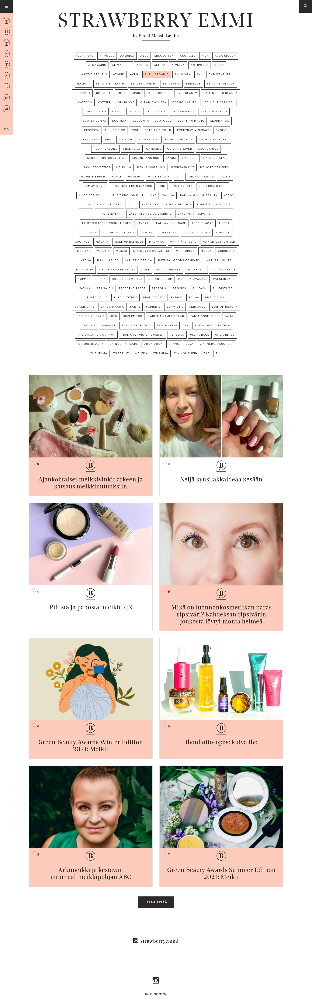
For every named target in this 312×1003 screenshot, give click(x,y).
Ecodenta (140, 120)
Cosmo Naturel (185, 102)
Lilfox (224, 223)
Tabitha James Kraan (166, 316)
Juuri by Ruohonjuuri (126, 195)
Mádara (102, 241)
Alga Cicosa (225, 55)
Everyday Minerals (193, 130)
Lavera (143, 223)
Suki (113, 316)
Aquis (219, 64)
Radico (177, 297)
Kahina (168, 195)
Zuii (219, 353)
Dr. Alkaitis (156, 111)
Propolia (159, 288)
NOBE (145, 269)
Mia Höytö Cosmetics (151, 250)
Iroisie (225, 176)
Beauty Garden (144, 83)
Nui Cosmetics (223, 269)
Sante (135, 306)
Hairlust (189, 157)
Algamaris (97, 64)
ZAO (207, 353)
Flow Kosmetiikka (214, 139)
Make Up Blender (129, 241)
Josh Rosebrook (213, 185)
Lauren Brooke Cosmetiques (106, 223)
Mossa (206, 250)
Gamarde (153, 148)
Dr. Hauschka (183, 111)
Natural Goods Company (179, 260)
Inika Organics (201, 176)
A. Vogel (107, 55)
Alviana (178, 64)
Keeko (228, 195)
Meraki (121, 250)
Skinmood (197, 306)
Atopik (118, 74)
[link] (156, 20)
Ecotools (163, 120)
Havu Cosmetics (96, 167)
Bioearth (82, 92)
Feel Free (91, 139)
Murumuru (226, 250)
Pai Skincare (224, 278)
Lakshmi (184, 213)
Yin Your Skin (186, 353)
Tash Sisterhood (136, 325)
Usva (190, 343)
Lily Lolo (89, 232)
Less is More (202, 223)
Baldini (83, 83)
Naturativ (84, 269)
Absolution (164, 55)
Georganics (208, 148)
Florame (126, 139)
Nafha (85, 260)
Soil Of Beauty (225, 306)
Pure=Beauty (154, 297)
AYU (200, 74)
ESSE (135, 130)
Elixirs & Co (115, 130)
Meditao (84, 250)
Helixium (123, 167)
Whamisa (160, 353)
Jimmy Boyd (95, 185)
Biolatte (103, 92)
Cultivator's (95, 111)
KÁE (153, 195)
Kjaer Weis (151, 204)
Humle (116, 176)
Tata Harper (167, 325)
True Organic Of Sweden (142, 334)
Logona (146, 232)
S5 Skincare (84, 306)
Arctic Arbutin (94, 74)
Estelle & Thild (158, 130)
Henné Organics (151, 167)
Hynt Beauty (159, 176)
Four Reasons (105, 148)
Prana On (105, 288)
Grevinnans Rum (146, 157)
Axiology (183, 74)
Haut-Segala (214, 157)
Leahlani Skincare (170, 223)
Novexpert (196, 269)
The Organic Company (96, 334)
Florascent (149, 139)
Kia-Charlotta (109, 204)
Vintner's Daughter (217, 343)
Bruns (137, 92)
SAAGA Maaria (112, 306)
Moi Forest (185, 250)
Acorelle (188, 55)
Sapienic (153, 306)
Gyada (171, 157)
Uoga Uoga (153, 343)
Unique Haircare (124, 343)
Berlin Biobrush (221, 83)
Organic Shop (160, 278)
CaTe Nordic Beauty (220, 92)
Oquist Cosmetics (127, 278)
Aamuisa (127, 55)
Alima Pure (121, 64)
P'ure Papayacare (192, 278)
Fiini (109, 139)
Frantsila (131, 148)
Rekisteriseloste (156, 994)
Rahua (194, 297)
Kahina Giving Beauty (199, 195)
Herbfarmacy (182, 167)
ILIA (179, 176)
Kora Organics (178, 204)
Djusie (134, 111)
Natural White (219, 260)
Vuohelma (98, 353)
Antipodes (199, 64)
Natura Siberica (138, 260)
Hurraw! (135, 176)
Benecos (193, 83)
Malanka (156, 241)
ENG (6, 128)
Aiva (205, 55)
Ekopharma (219, 120)
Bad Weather (220, 74)
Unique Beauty (91, 343)
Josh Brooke (182, 185)
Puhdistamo (223, 288)
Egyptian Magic (190, 120)
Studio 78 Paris (91, 316)
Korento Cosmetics (213, 204)
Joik (161, 185)
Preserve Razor (132, 288)
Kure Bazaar (112, 213)
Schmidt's (175, 306)
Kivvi (132, 204)
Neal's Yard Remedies (117, 269)
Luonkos (82, 241)
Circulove (125, 102)
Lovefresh (168, 232)
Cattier (104, 102)
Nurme (83, 278)
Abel (144, 55)
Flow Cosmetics (179, 139)
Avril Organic (157, 74)
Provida (180, 288)
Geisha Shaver (179, 148)
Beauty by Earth (110, 83)
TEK (186, 325)
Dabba (117, 111)
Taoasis (89, 325)
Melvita (103, 250)
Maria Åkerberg (183, 241)
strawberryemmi (160, 941)
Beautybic (171, 83)
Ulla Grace (199, 334)
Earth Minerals (214, 111)
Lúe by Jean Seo (196, 232)
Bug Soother (159, 92)
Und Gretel (225, 334)
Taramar (108, 325)
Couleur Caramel (219, 102)
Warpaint (121, 353)
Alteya (160, 64)
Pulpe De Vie (97, 297)
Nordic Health (168, 269)
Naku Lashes (108, 260)
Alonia (142, 64)
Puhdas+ (200, 288)
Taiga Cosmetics (204, 316)
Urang (174, 343)
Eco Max (119, 120)
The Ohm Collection (212, 325)
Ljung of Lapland (118, 232)
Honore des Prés (214, 167)
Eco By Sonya (94, 120)
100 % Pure (85, 55)
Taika (229, 316)
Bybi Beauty (187, 92)
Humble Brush (93, 176)
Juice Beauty (90, 195)
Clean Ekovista (153, 102)
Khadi (86, 204)
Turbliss (177, 334)
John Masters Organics (131, 185)
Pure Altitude (125, 297)
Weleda (141, 353)
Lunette (223, 232)
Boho (121, 92)
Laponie (204, 213)
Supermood (132, 316)
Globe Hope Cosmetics (106, 157)
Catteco (85, 102)
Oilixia (100, 278)
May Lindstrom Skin (220, 241)
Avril (134, 74)
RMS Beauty (215, 297)
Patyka (85, 288)
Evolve (222, 130)
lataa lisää (156, 902)
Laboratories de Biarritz (150, 213)
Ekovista (91, 130)
